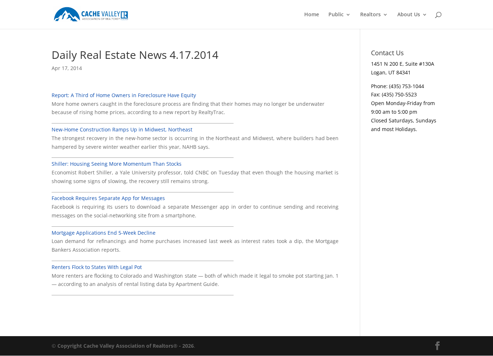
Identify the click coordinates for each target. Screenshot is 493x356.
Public (336, 15)
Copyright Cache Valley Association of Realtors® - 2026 (125, 345)
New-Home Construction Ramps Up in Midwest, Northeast (122, 129)
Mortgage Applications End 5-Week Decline (104, 232)
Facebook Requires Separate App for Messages (108, 198)
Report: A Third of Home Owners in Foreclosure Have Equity (124, 95)
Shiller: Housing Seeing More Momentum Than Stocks (117, 163)
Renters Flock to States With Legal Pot (97, 267)
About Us (408, 15)
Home (311, 15)
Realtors (370, 15)
